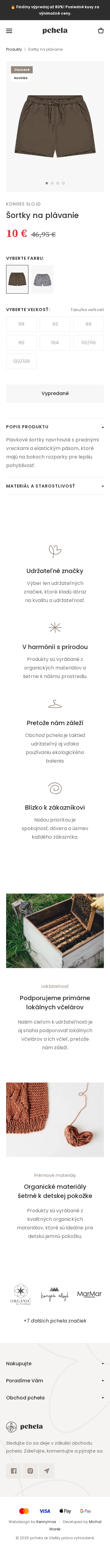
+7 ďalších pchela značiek (55, 1320)
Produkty (14, 49)
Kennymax (46, 1521)
